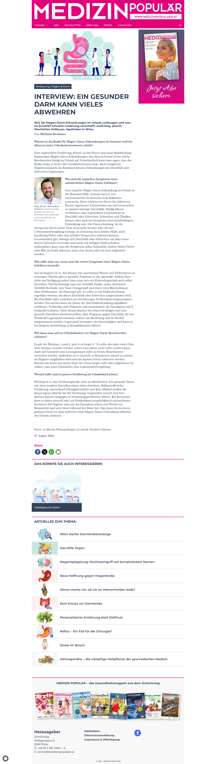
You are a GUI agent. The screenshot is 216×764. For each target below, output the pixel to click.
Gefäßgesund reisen (47, 507)
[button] (180, 25)
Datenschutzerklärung (99, 735)
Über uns (92, 25)
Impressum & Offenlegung (102, 739)
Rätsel (108, 25)
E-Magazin (125, 25)
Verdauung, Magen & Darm (53, 86)
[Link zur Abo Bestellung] (161, 67)
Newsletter (72, 25)
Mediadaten (92, 731)
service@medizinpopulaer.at (56, 751)
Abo (56, 25)
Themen (39, 25)
